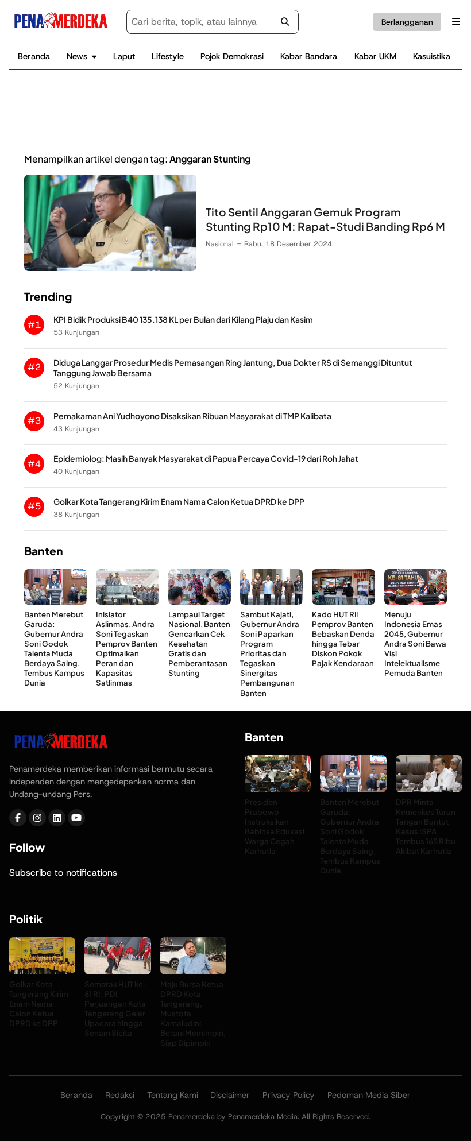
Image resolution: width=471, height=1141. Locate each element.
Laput (124, 56)
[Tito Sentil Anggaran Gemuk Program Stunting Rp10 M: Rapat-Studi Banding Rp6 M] (110, 268)
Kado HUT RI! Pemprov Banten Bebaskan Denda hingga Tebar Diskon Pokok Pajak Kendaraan (343, 638)
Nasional (220, 244)
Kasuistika (431, 56)
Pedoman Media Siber (369, 1095)
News (77, 56)
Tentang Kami (172, 1095)
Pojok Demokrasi (232, 56)
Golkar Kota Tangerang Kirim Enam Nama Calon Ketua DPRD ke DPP (178, 501)
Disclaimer (230, 1095)
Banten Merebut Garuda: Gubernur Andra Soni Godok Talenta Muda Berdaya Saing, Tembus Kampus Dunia (54, 648)
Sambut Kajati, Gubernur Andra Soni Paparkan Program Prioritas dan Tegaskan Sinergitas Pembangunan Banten (269, 653)
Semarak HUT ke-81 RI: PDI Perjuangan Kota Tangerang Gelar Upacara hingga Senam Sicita (115, 1008)
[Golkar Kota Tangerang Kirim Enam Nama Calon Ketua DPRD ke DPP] (42, 971)
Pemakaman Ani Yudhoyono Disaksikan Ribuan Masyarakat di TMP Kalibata (192, 416)
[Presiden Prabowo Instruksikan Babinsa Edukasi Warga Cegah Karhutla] (278, 789)
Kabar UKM (375, 56)
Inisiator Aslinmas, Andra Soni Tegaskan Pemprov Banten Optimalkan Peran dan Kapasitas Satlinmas (126, 648)
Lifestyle (168, 56)
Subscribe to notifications (63, 873)
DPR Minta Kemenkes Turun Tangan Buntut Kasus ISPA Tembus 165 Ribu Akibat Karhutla (425, 826)
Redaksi (119, 1095)
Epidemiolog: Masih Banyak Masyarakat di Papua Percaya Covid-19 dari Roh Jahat (205, 458)
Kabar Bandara (308, 56)
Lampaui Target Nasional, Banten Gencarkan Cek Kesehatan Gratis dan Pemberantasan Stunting (199, 643)
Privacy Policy (288, 1095)
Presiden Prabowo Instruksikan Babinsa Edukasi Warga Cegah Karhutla (274, 826)
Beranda (34, 56)
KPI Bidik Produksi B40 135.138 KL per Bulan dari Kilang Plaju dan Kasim (183, 319)
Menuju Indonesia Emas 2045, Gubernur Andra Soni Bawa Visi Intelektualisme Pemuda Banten (415, 643)
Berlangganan (407, 22)
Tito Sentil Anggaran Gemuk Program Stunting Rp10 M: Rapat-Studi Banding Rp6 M (325, 219)
